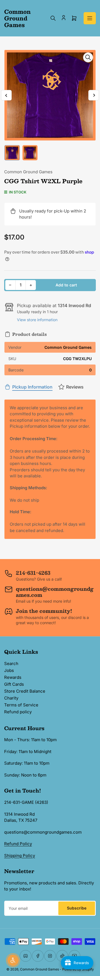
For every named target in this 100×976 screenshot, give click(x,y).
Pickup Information (32, 387)
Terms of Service (21, 705)
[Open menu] (90, 18)
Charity (11, 698)
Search (11, 663)
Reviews (75, 387)
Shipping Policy (19, 855)
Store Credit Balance (24, 691)
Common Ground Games (28, 171)
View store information (37, 319)
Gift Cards (14, 684)
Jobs (9, 670)
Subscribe (76, 908)
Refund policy (18, 711)
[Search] (53, 18)
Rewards (12, 677)
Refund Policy (18, 843)
